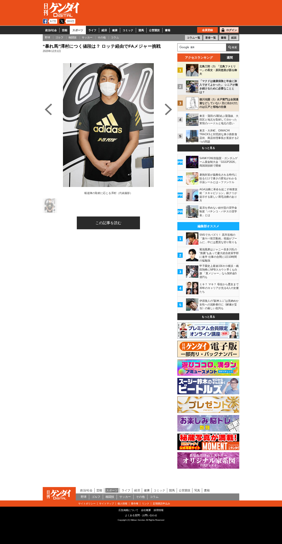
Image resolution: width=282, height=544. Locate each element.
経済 (104, 30)
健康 (114, 30)
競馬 (141, 30)
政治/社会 (51, 30)
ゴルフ (96, 496)
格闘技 (109, 496)
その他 (140, 496)
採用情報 (159, 510)
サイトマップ (106, 503)
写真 (197, 490)
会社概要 (146, 510)
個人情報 (122, 503)
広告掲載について (128, 510)
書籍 (167, 30)
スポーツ (77, 30)
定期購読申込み (161, 503)
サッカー (125, 496)
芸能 (64, 30)
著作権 (134, 503)
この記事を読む (108, 223)
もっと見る (208, 147)
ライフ (92, 30)
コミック (128, 30)
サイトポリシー (87, 503)
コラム (154, 496)
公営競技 (154, 30)
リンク (145, 503)
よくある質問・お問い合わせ (141, 515)
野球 (83, 496)
